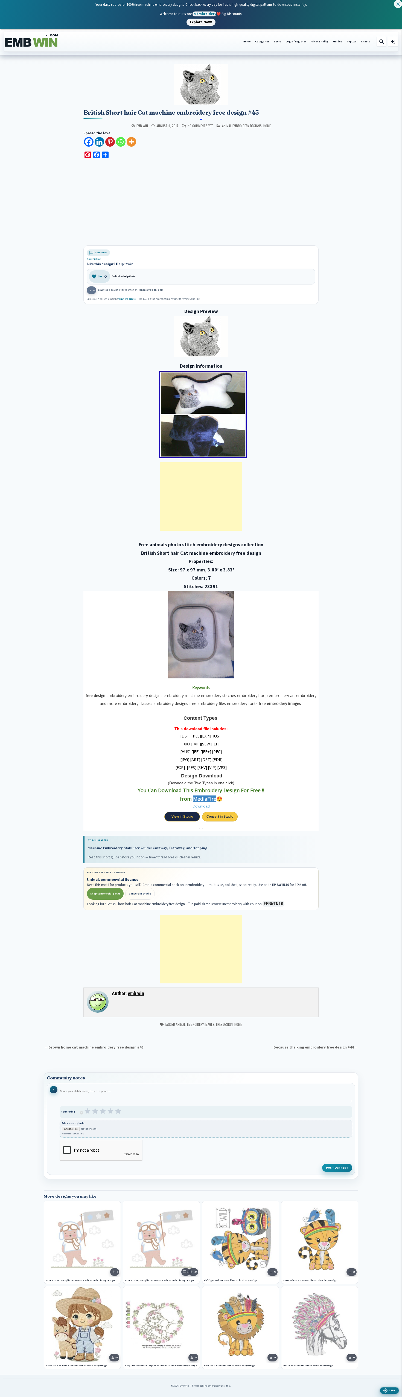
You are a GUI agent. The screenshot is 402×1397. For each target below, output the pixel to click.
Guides (337, 41)
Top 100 (352, 41)
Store (277, 41)
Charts (365, 41)
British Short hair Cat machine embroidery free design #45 (171, 112)
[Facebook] (89, 142)
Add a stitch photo (73, 1123)
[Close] (398, 4)
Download (201, 806)
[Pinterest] (110, 142)
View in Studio (182, 816)
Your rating (68, 1112)
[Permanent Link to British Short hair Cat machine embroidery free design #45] (201, 84)
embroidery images (200, 1024)
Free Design (224, 1024)
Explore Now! (201, 21)
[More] (131, 142)
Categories (262, 41)
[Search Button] (381, 42)
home (267, 125)
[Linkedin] (99, 142)
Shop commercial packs (105, 894)
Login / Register (296, 41)
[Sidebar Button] (393, 42)
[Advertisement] (201, 202)
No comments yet (200, 125)
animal (180, 1024)
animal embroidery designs (242, 125)
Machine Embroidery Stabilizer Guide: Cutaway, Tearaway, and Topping (147, 848)
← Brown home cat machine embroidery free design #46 (93, 1047)
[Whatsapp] (121, 142)
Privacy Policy (319, 41)
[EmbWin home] (31, 40)
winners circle (127, 299)
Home (246, 41)
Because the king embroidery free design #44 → (315, 1047)
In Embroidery (204, 13)
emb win (142, 125)
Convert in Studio (219, 816)
